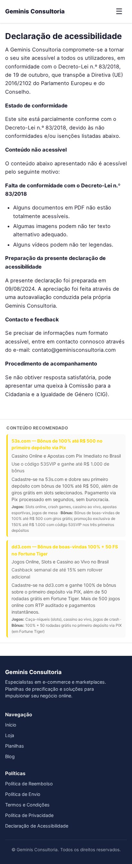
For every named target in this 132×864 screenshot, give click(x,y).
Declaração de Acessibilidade (36, 826)
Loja (9, 735)
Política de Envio (22, 794)
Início (10, 724)
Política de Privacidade (29, 815)
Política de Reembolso (29, 783)
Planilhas (14, 746)
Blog (10, 756)
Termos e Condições (27, 804)
